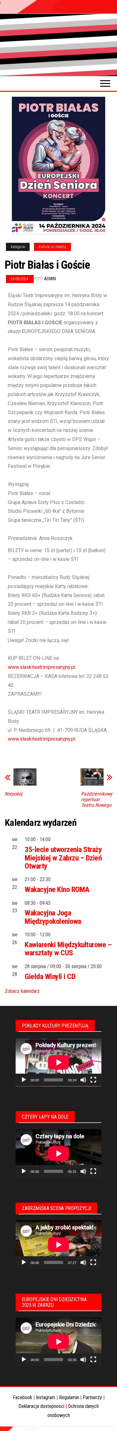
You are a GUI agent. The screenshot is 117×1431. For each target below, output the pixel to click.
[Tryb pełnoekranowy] (93, 1080)
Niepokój (13, 794)
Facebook (22, 1397)
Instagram (45, 1397)
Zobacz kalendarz (22, 991)
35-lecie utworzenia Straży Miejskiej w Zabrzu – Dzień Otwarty (63, 857)
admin (50, 278)
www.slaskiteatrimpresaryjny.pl (41, 667)
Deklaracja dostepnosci (41, 1406)
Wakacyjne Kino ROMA (57, 889)
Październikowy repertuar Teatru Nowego (96, 799)
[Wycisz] (83, 1080)
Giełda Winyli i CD (50, 976)
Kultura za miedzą (52, 247)
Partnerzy (92, 1397)
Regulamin (69, 1397)
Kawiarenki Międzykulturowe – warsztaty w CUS (68, 948)
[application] (58, 1062)
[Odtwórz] (24, 1080)
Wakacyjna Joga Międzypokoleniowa (53, 917)
